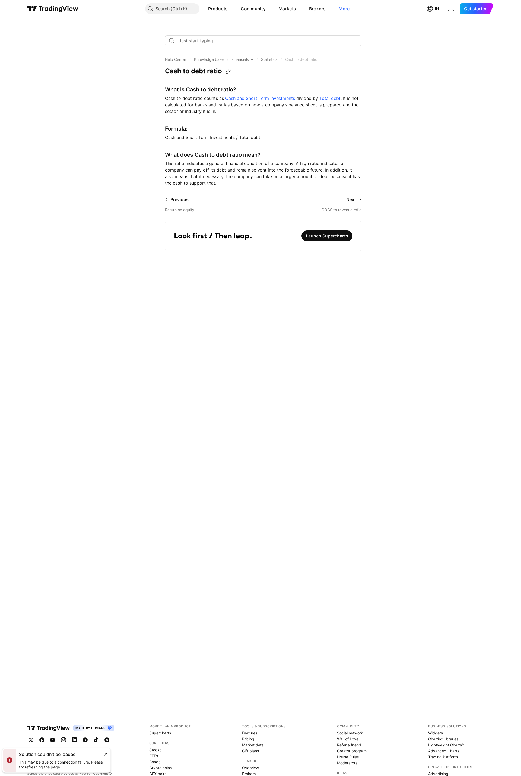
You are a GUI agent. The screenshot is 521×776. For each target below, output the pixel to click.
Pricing (248, 739)
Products (218, 8)
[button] (231, 8)
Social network (350, 733)
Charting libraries (443, 739)
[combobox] (263, 40)
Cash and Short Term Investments (260, 98)
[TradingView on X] (31, 740)
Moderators (347, 763)
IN (437, 8)
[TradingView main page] (52, 8)
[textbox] (265, 40)
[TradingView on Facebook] (42, 740)
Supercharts (160, 733)
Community (253, 8)
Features (249, 733)
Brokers (317, 8)
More (344, 8)
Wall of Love (347, 739)
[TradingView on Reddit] (107, 740)
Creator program (352, 751)
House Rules (348, 757)
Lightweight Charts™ (446, 745)
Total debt (330, 98)
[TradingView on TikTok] (96, 740)
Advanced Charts (443, 751)
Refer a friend (349, 745)
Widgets (435, 733)
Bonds (154, 761)
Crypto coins (160, 767)
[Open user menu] (451, 8)
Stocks (155, 750)
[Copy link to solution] (228, 71)
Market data (253, 745)
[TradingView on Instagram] (63, 740)
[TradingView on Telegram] (85, 740)
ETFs (153, 755)
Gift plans (250, 751)
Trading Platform (443, 757)
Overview (250, 767)
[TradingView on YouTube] (52, 740)
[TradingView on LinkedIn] (74, 740)
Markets (287, 8)
